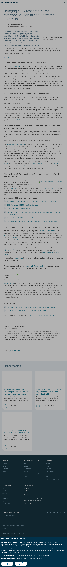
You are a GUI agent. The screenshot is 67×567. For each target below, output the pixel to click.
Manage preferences (7, 558)
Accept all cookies (7, 563)
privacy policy (10, 555)
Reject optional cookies (21, 563)
